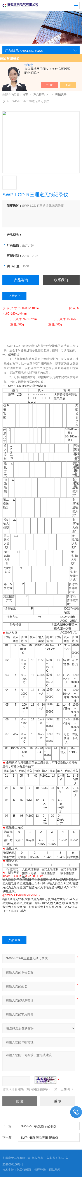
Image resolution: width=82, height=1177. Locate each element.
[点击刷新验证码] (45, 1080)
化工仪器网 (24, 1169)
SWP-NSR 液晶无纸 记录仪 (39, 1137)
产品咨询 (21, 280)
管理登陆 (40, 1169)
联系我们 (61, 280)
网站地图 (55, 1169)
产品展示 (39, 94)
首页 (25, 94)
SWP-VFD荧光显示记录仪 (38, 1126)
